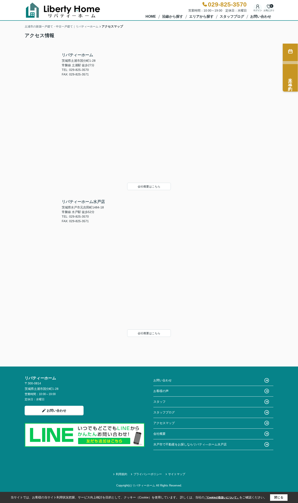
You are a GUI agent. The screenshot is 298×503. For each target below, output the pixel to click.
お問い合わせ (260, 16)
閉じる (278, 497)
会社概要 (159, 433)
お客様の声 (161, 391)
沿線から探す (172, 16)
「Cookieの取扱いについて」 (221, 497)
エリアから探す (201, 16)
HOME (151, 16)
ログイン (257, 10)
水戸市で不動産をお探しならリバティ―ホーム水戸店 (190, 444)
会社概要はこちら (149, 186)
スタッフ (159, 401)
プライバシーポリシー (148, 474)
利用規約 (121, 474)
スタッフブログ (232, 16)
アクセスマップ (164, 423)
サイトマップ (176, 474)
